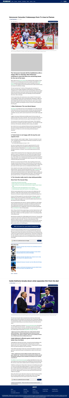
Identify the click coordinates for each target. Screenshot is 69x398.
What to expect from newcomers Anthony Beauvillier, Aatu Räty (24, 183)
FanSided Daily (55, 389)
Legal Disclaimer (55, 391)
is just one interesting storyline (31, 325)
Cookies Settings (35, 392)
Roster (28, 1)
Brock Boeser (13, 108)
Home (12, 273)
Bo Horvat (27, 147)
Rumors (15, 1)
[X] (61, 1)
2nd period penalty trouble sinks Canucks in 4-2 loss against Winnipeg (25, 189)
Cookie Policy (45, 391)
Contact (33, 389)
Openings (25, 389)
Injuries (31, 1)
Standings (24, 1)
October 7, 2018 (26, 143)
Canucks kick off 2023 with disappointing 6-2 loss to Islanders (23, 187)
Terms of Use (35, 391)
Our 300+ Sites (45, 389)
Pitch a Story (13, 391)
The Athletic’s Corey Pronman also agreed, (19, 360)
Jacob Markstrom (16, 207)
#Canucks (16, 139)
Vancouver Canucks (22, 80)
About (12, 389)
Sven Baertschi (34, 147)
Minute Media (6, 395)
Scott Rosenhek (13, 19)
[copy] (16, 21)
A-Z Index (25, 392)
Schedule (19, 1)
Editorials (15, 273)
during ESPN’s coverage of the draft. (31, 329)
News (12, 1)
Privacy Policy (26, 391)
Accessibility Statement (15, 392)
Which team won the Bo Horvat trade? (19, 182)
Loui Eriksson (37, 169)
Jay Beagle (33, 197)
